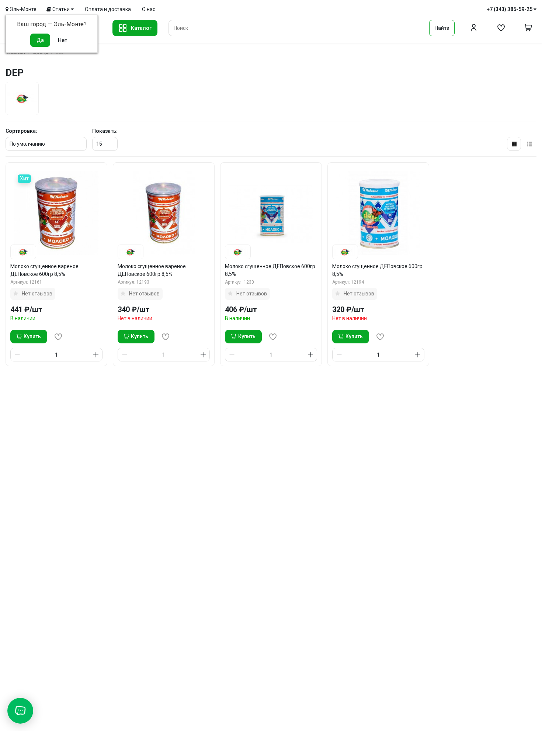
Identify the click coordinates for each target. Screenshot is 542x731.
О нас (148, 9)
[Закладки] (501, 28)
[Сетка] (514, 144)
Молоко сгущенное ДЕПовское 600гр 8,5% (270, 270)
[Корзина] (528, 28)
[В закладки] (58, 336)
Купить (32, 336)
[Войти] (474, 28)
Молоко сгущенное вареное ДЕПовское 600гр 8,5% (44, 270)
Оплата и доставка (108, 9)
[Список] (529, 144)
